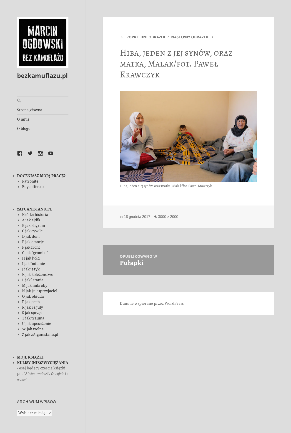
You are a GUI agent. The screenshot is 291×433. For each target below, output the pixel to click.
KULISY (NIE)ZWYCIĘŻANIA (42, 362)
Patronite (30, 181)
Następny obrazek (189, 37)
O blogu (23, 128)
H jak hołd (31, 258)
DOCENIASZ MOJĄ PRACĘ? (41, 175)
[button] (42, 100)
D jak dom (31, 236)
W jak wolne (33, 329)
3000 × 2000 (168, 217)
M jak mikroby (34, 285)
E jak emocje (33, 241)
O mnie (23, 119)
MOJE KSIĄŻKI (30, 357)
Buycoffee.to (33, 186)
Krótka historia (35, 214)
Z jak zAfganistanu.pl (40, 334)
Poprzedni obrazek (146, 37)
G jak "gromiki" (35, 252)
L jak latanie (32, 279)
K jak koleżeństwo (37, 274)
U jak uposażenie (36, 323)
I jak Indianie (33, 263)
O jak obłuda (33, 296)
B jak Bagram (33, 225)
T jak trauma (33, 318)
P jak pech (31, 301)
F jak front (31, 247)
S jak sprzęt (32, 312)
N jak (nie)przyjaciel (39, 290)
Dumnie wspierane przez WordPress (152, 303)
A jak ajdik (31, 220)
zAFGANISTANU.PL (34, 209)
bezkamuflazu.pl (42, 75)
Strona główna (29, 109)
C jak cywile (32, 230)
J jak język (31, 269)
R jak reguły (32, 307)
